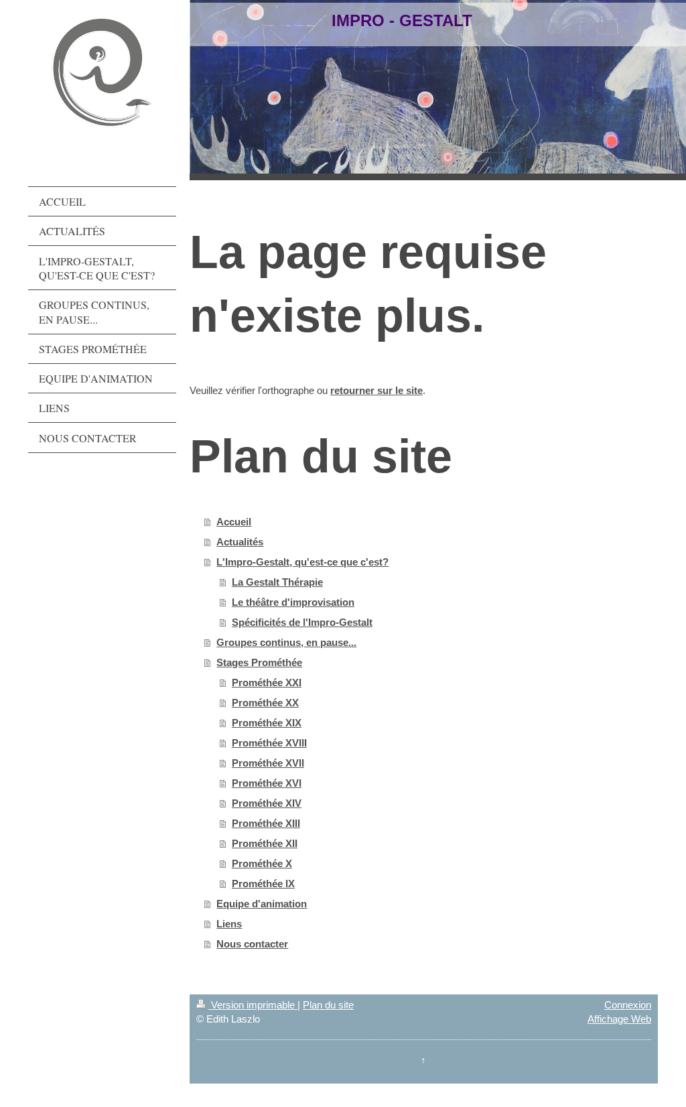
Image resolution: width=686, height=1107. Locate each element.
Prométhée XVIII (269, 742)
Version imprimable (252, 1005)
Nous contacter (252, 944)
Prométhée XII (264, 843)
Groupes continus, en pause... (286, 642)
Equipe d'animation (261, 903)
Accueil (233, 521)
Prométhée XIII (266, 823)
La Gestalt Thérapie (277, 582)
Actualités (239, 541)
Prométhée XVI (266, 783)
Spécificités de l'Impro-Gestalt (302, 622)
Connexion (627, 1005)
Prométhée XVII (268, 763)
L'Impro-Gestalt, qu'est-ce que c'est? (302, 562)
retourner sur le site (376, 390)
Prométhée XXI (266, 682)
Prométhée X (262, 863)
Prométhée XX (265, 702)
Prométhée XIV (266, 803)
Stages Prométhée (259, 662)
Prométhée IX (263, 883)
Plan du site (328, 1005)
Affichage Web (619, 1019)
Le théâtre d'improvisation (293, 602)
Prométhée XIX (266, 722)
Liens (229, 923)
